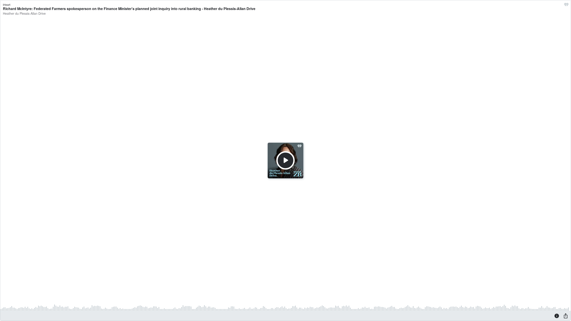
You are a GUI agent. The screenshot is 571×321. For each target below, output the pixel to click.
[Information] (556, 315)
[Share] (565, 315)
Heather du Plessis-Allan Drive (24, 13)
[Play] (285, 160)
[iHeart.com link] (566, 5)
